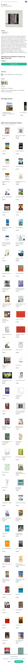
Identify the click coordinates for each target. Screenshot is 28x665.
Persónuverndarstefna (15, 658)
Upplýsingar (6, 658)
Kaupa (14, 64)
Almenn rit (4, 32)
